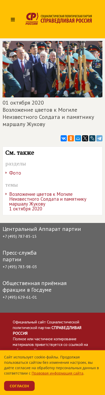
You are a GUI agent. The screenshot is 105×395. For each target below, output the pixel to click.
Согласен (19, 385)
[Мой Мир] (78, 138)
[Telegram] (99, 138)
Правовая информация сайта (57, 373)
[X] (85, 138)
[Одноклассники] (71, 138)
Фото (15, 173)
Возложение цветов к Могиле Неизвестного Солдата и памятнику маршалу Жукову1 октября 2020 (47, 201)
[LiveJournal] (92, 138)
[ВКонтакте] (64, 138)
